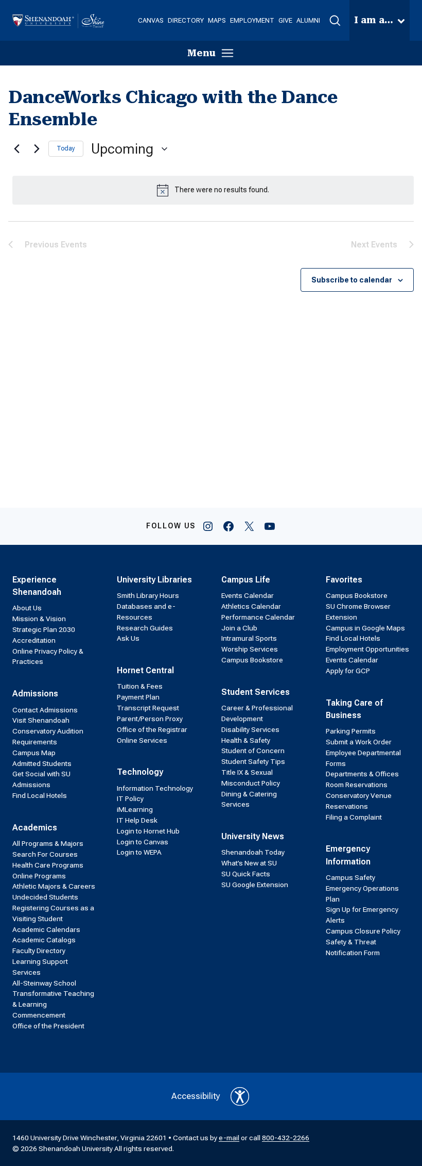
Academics (34, 827)
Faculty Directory (38, 950)
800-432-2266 (285, 1138)
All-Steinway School (44, 983)
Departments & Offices (362, 774)
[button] (334, 20)
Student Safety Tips (253, 761)
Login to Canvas (142, 842)
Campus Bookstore (252, 660)
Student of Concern (253, 750)
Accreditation (34, 640)
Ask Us (128, 638)
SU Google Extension (254, 884)
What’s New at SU (249, 863)
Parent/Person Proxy (150, 718)
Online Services (142, 740)
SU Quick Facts (245, 874)
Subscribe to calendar (351, 280)
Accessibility (195, 1096)
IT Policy (130, 798)
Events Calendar (247, 595)
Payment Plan (138, 697)
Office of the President (48, 1026)
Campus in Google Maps (365, 628)
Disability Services (250, 729)
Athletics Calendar (251, 606)
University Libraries (154, 580)
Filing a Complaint (354, 817)
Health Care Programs (47, 865)
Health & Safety (245, 740)
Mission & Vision (39, 618)
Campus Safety (350, 877)
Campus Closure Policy (363, 931)
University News (252, 836)
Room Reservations (357, 784)
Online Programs (39, 876)
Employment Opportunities (367, 649)
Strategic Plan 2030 (43, 629)
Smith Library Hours (148, 595)
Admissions (35, 693)
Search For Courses (45, 854)
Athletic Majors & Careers (53, 886)
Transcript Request (148, 708)
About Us (27, 608)
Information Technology (155, 788)
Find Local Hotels (39, 795)
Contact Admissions (45, 710)
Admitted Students (42, 763)
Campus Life (245, 580)
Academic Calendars (46, 929)
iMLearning (135, 809)
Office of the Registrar (152, 729)
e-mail (229, 1138)
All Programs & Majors (47, 843)
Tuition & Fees (140, 686)
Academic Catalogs (44, 940)
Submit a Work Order (359, 742)
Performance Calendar (258, 617)
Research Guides (145, 628)
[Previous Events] (14, 149)
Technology (140, 772)
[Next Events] (34, 149)
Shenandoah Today (253, 852)
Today (66, 148)
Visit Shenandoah (40, 720)
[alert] (213, 190)
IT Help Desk (137, 820)
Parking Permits (351, 731)
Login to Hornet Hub (148, 831)
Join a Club (239, 628)
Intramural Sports (249, 638)
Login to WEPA (139, 852)
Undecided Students (45, 897)
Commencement (38, 1015)
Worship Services (249, 649)
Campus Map (34, 752)
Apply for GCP (348, 671)
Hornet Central (145, 670)
